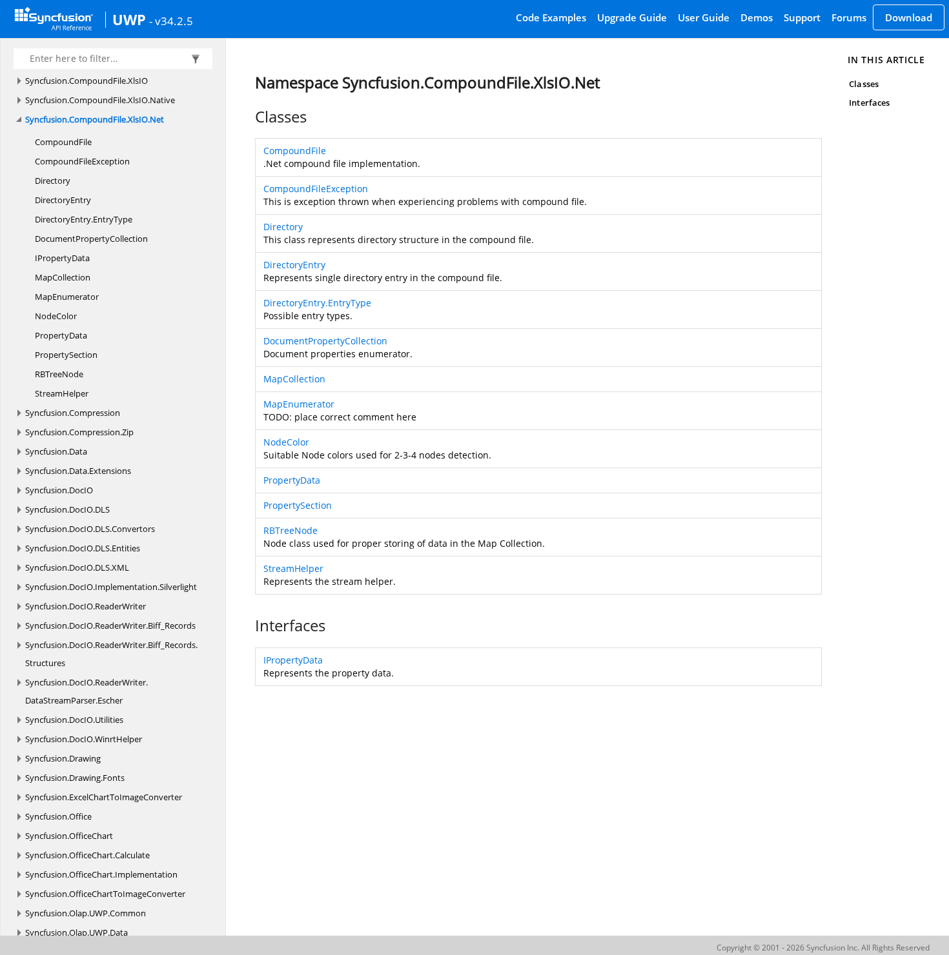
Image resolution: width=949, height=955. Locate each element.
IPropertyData (62, 258)
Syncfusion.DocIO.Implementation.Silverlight (111, 587)
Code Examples (551, 17)
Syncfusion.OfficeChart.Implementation (101, 874)
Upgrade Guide (632, 17)
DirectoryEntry (63, 200)
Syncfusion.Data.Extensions (78, 471)
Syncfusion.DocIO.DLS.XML (77, 567)
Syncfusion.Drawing (63, 758)
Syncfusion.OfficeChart (69, 836)
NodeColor (56, 316)
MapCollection (62, 277)
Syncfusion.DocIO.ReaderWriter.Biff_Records (110, 625)
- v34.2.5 (171, 21)
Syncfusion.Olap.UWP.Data (76, 932)
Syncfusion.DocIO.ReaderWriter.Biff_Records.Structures (111, 654)
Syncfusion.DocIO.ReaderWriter (85, 606)
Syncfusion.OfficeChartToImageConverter (105, 894)
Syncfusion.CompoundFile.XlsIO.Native (100, 100)
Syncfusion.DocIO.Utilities (74, 719)
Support (802, 17)
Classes (863, 84)
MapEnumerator (67, 296)
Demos (756, 17)
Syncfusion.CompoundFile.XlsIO (86, 80)
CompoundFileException (82, 161)
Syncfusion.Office (58, 816)
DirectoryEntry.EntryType (83, 219)
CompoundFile (63, 142)
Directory (52, 180)
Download (908, 17)
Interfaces (869, 102)
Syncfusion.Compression (72, 412)
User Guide (704, 17)
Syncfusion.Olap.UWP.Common (85, 913)
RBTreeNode (59, 374)
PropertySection (66, 354)
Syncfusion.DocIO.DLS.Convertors (90, 529)
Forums (849, 17)
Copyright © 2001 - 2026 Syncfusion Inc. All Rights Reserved (823, 947)
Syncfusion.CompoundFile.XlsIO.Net (94, 119)
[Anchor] (248, 116)
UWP (129, 19)
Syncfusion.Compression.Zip (79, 432)
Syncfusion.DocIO (59, 490)
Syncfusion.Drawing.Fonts (75, 777)
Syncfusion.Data (56, 451)
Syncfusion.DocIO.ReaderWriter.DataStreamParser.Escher (86, 691)
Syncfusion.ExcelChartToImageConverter (103, 797)
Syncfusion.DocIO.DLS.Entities (82, 548)
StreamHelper (61, 393)
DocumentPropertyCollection (91, 238)
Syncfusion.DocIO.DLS (67, 509)
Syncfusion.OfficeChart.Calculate (87, 855)
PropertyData (61, 335)
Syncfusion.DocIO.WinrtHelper (83, 739)
